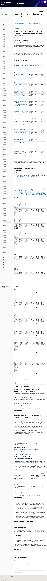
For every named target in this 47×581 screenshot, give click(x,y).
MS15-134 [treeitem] (4, 31)
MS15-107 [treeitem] (4, 76)
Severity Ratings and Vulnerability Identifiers (22, 27)
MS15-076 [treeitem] (4, 129)
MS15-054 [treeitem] (4, 166)
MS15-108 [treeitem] (4, 75)
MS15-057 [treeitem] (4, 161)
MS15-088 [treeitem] (4, 108)
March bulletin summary (32, 176)
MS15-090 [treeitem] (4, 105)
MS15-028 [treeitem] (4, 210)
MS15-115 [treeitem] (4, 63)
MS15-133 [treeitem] (4, 32)
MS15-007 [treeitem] (4, 245)
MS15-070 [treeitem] (4, 139)
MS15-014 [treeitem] (4, 233)
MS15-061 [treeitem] (4, 154)
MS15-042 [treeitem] (4, 186)
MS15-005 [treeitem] (4, 249)
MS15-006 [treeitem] (4, 247)
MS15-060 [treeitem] (4, 156)
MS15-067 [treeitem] (4, 144)
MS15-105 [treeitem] (4, 80)
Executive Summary (18, 24)
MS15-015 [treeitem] (4, 232)
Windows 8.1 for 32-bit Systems (19, 121)
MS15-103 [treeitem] (4, 83)
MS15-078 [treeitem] (4, 125)
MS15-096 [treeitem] (4, 95)
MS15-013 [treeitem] (4, 235)
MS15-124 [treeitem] (4, 48)
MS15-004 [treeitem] (4, 250)
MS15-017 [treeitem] (4, 228)
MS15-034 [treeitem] (4, 200)
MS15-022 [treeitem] (4, 220)
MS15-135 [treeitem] (4, 29)
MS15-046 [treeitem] (4, 179)
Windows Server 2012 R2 (18, 132)
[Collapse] (11, 10)
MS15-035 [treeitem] (4, 198)
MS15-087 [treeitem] (4, 110)
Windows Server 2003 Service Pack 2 (20, 74)
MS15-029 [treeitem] (4, 208)
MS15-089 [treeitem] (4, 107)
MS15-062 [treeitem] (4, 152)
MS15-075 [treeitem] (4, 130)
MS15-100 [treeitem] (4, 88)
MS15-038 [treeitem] (4, 193)
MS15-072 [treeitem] (4, 135)
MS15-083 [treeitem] (4, 117)
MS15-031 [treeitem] (4, 205)
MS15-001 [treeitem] (4, 255)
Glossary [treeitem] (3, 290)
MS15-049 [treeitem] (4, 174)
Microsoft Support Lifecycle (36, 65)
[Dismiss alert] (45, 2)
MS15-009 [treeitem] (4, 242)
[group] (30, 282)
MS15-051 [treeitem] (4, 171)
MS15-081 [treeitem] (4, 120)
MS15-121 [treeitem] (4, 53)
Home (18, 11)
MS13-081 (42, 75)
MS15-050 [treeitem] (4, 173)
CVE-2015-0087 (33, 440)
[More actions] (45, 11)
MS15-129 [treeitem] (4, 39)
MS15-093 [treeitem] (4, 100)
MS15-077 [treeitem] (4, 127)
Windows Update (27, 165)
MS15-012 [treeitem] (4, 237)
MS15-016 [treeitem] (4, 230)
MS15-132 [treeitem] (4, 34)
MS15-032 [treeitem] (4, 203)
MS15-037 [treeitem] (4, 195)
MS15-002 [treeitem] (4, 254)
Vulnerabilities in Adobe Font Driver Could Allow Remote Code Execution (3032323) (27, 23)
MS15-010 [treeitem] (4, 240)
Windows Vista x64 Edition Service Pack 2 (20, 87)
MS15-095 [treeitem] (4, 97)
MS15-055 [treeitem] (4, 164)
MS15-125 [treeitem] (4, 46)
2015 (27, 11)
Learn (15, 11)
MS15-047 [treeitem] (4, 178)
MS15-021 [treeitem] (4, 222)
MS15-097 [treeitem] (4, 93)
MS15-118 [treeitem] (4, 58)
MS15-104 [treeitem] (4, 81)
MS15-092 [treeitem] (4, 102)
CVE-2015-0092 (33, 486)
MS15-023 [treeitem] (4, 218)
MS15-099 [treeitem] (4, 90)
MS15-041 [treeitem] (4, 188)
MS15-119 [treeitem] (4, 56)
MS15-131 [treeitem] (4, 36)
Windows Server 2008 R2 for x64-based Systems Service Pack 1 (20, 109)
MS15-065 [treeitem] (4, 147)
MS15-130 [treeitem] (4, 37)
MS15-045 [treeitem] (4, 181)
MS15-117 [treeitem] (4, 59)
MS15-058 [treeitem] (4, 159)
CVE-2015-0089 (33, 443)
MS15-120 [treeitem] (4, 54)
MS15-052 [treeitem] (4, 169)
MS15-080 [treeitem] (4, 122)
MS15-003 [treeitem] (4, 252)
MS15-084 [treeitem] (4, 115)
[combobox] (6, 12)
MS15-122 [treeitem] (4, 51)
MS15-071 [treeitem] (4, 137)
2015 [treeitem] (4, 27)
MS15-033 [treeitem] (4, 201)
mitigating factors (28, 408)
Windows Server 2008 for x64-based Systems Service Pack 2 (19, 95)
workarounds (27, 412)
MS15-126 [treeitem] (4, 44)
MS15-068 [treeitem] (4, 142)
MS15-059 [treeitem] (4, 157)
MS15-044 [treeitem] (4, 183)
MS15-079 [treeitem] (4, 124)
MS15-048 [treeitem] (4, 176)
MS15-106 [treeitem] (4, 78)
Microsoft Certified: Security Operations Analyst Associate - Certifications (25, 566)
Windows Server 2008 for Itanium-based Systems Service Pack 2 (20, 97)
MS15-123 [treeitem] (4, 49)
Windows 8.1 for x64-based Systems (19, 124)
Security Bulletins (22, 11)
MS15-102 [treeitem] (4, 85)
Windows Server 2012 (17, 129)
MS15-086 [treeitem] (4, 112)
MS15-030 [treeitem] (4, 206)
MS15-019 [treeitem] (4, 225)
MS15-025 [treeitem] (4, 215)
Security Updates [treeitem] (4, 14)
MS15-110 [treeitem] (4, 71)
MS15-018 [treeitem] (4, 227)
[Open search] (42, 8)
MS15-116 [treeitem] (4, 61)
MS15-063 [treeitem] (4, 151)
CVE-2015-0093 (33, 489)
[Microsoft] (1, 8)
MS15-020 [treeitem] (4, 223)
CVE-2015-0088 (33, 478)
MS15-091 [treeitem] (4, 103)
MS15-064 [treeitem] (4, 149)
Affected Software (17, 25)
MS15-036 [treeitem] (4, 196)
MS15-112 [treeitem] (4, 68)
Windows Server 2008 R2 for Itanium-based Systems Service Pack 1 (21, 112)
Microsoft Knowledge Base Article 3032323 (37, 57)
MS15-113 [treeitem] (4, 66)
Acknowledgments (38, 531)
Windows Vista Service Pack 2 (18, 84)
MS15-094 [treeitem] (4, 98)
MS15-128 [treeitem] (4, 41)
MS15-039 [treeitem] (4, 191)
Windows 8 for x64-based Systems (19, 118)
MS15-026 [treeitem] (4, 213)
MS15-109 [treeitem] (4, 73)
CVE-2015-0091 (33, 483)
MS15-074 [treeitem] (4, 132)
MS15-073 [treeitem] (4, 134)
